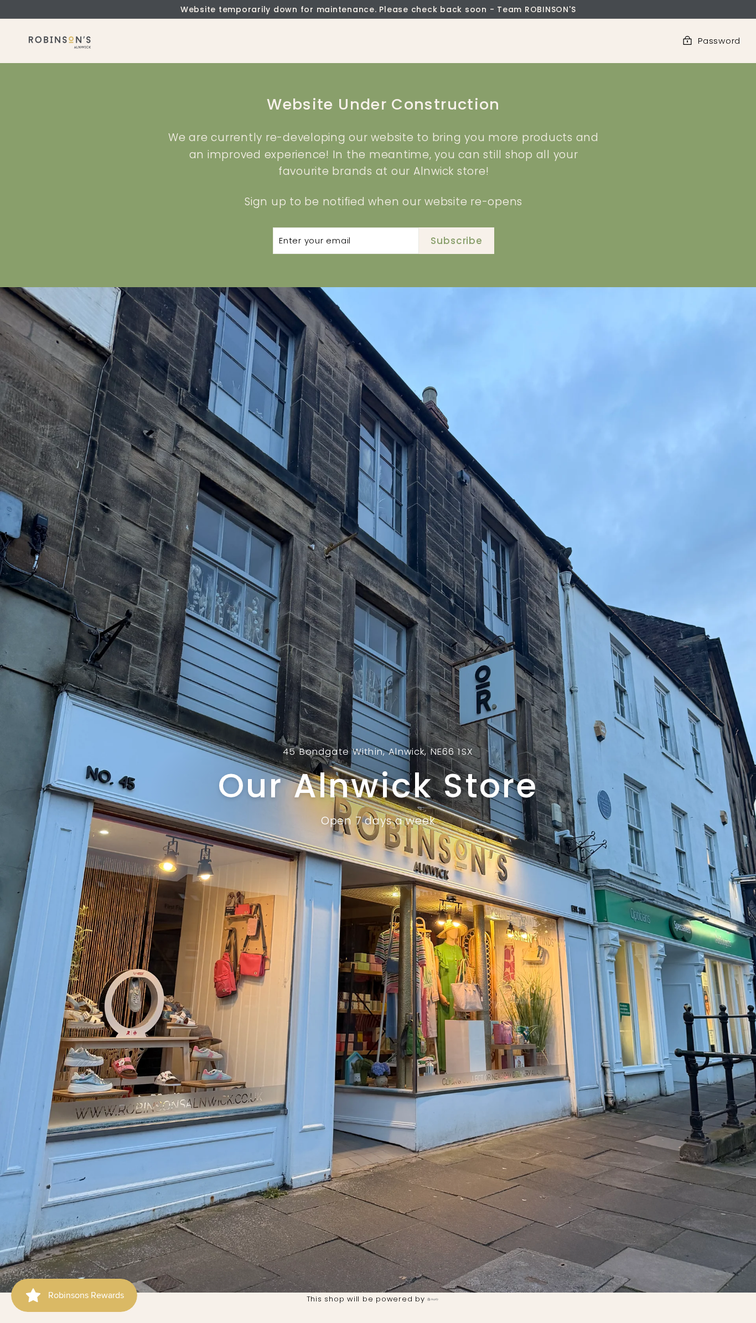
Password (719, 40)
